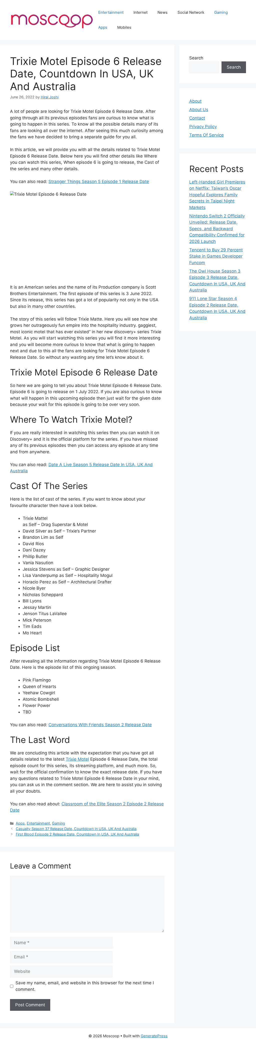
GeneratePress (154, 1036)
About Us (198, 109)
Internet (141, 12)
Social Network (191, 12)
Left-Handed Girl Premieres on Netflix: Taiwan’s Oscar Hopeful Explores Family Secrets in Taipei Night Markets (217, 194)
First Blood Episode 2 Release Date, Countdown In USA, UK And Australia (77, 834)
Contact (197, 118)
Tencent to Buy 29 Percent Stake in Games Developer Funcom (216, 256)
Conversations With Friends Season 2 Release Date (100, 724)
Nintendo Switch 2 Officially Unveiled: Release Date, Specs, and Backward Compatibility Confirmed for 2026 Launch (217, 228)
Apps (102, 27)
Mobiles (124, 27)
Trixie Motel (77, 759)
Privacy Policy (203, 126)
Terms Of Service (206, 135)
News (163, 12)
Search (196, 57)
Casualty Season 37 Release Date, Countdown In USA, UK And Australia (76, 829)
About (195, 101)
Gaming (221, 12)
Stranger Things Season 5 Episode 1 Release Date (98, 181)
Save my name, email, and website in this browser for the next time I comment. (85, 986)
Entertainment (111, 12)
